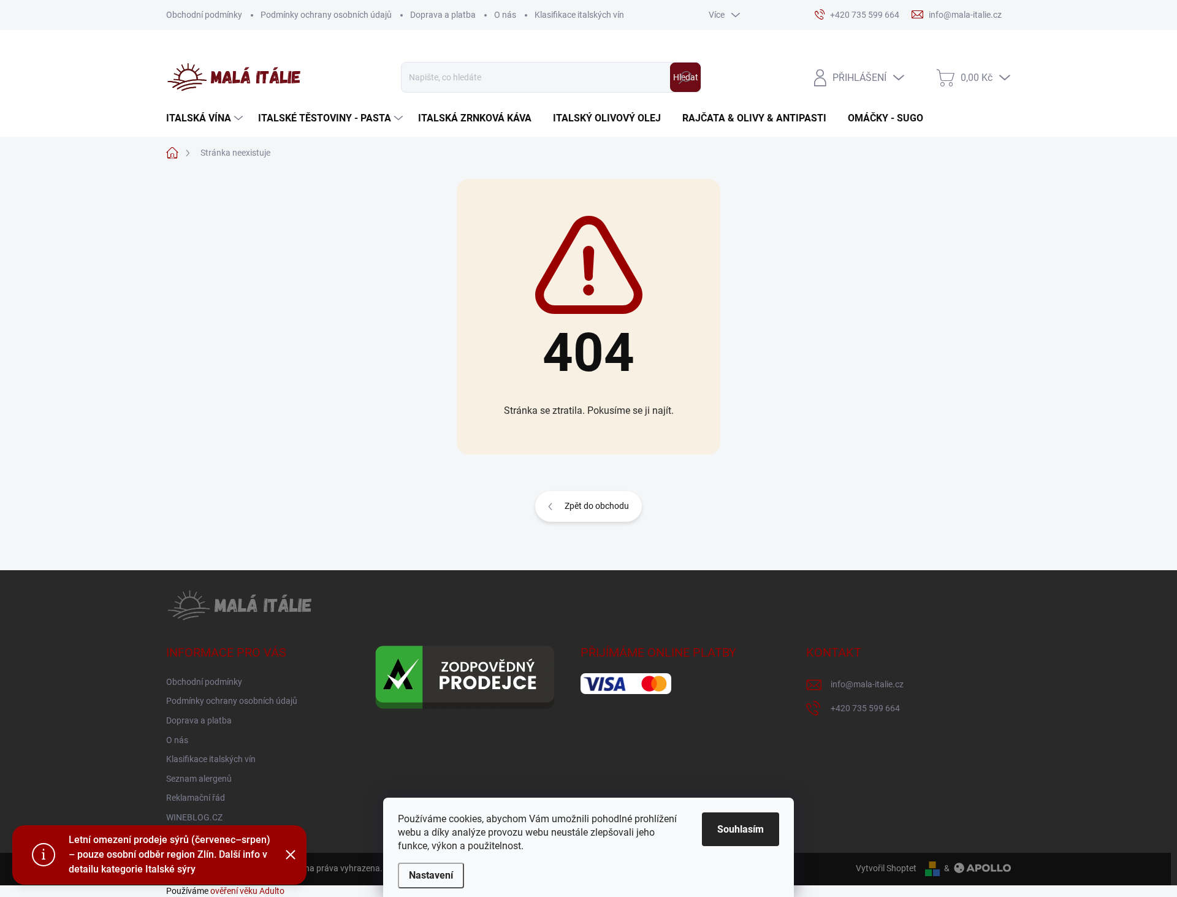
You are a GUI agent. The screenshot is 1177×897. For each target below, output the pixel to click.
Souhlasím (740, 829)
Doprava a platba (443, 15)
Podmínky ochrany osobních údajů (326, 15)
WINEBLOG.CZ (194, 817)
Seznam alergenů (199, 779)
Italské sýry (170, 869)
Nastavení (431, 875)
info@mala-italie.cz (867, 684)
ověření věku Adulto (247, 891)
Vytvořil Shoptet (886, 868)
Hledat (685, 77)
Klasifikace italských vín (579, 15)
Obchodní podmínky (204, 15)
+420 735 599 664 (865, 708)
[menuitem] (206, 118)
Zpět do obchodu (597, 506)
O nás (505, 15)
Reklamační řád (195, 798)
